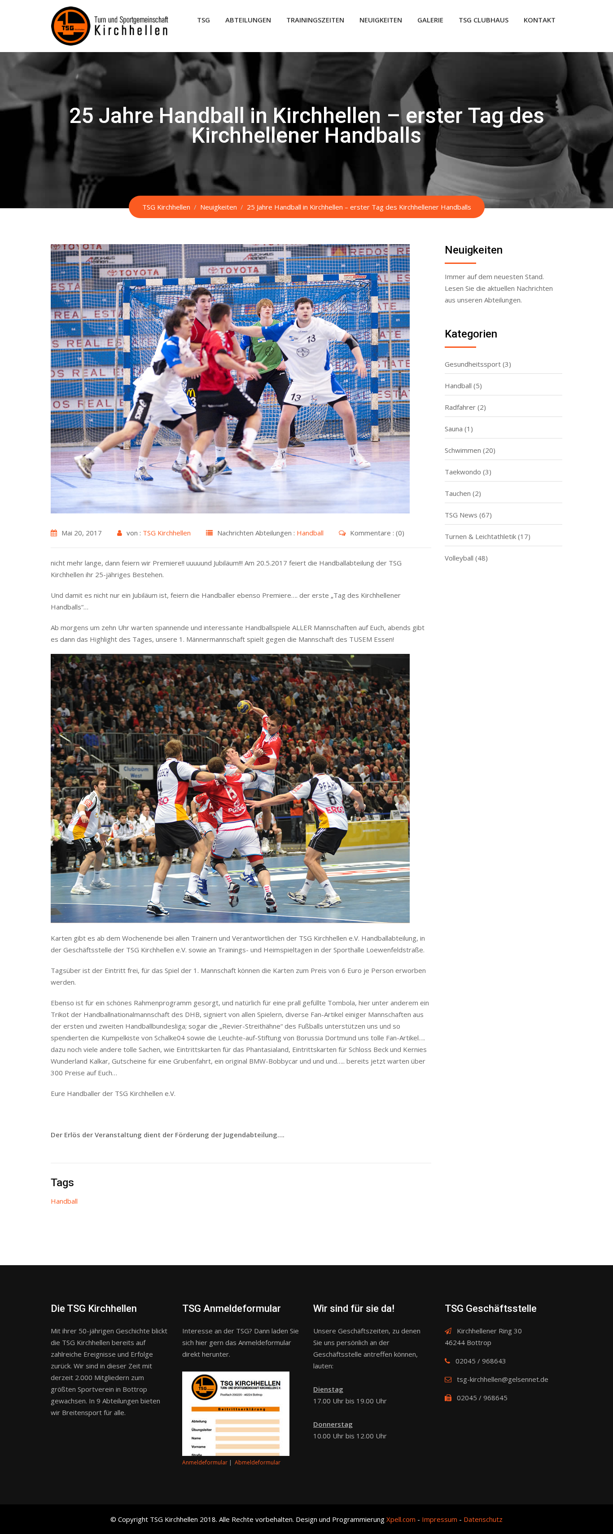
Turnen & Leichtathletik (480, 536)
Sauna (454, 428)
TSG (203, 19)
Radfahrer (460, 407)
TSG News (461, 514)
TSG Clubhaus (483, 19)
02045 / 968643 (480, 1360)
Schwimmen (463, 450)
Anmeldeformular (205, 1462)
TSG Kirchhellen (167, 532)
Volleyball (459, 557)
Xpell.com (401, 1519)
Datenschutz (483, 1519)
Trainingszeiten (315, 19)
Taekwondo (463, 471)
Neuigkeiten (380, 19)
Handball (310, 532)
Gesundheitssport (473, 363)
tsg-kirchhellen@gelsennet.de (502, 1379)
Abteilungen (248, 19)
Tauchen (458, 493)
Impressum (439, 1519)
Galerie (430, 19)
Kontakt (540, 19)
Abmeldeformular (257, 1462)
